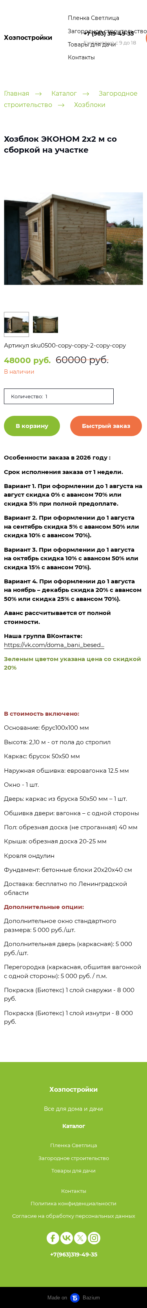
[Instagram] (94, 1238)
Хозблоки (89, 105)
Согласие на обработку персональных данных (73, 1216)
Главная (16, 93)
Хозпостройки (28, 37)
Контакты (81, 57)
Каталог (64, 93)
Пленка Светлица (93, 17)
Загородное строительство (107, 31)
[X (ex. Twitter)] (80, 1238)
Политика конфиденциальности (73, 1203)
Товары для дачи (92, 44)
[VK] (66, 1238)
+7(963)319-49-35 (73, 1254)
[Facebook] (53, 1238)
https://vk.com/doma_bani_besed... (54, 645)
